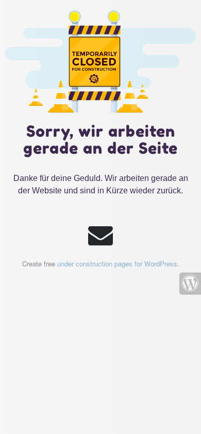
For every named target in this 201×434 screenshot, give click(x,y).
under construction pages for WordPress (117, 263)
